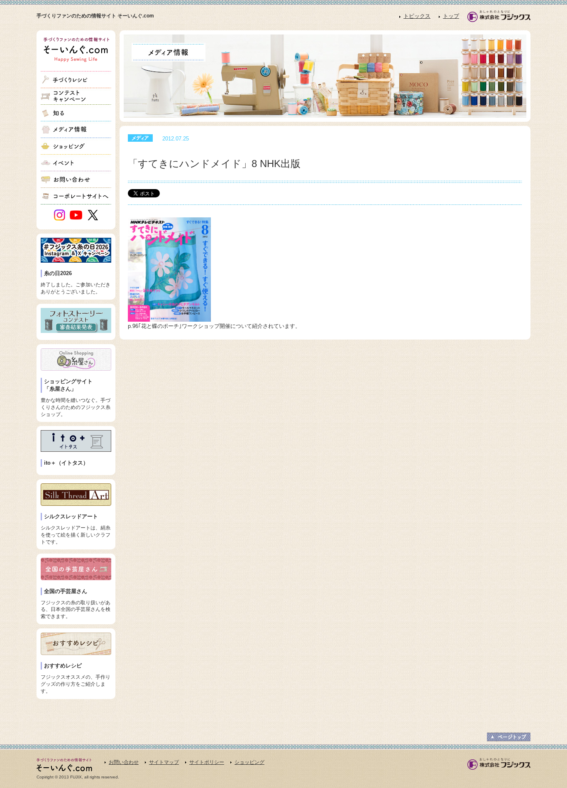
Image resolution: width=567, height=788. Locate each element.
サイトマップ (164, 762)
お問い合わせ (124, 762)
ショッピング (249, 762)
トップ (451, 16)
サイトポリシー (206, 762)
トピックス (416, 16)
